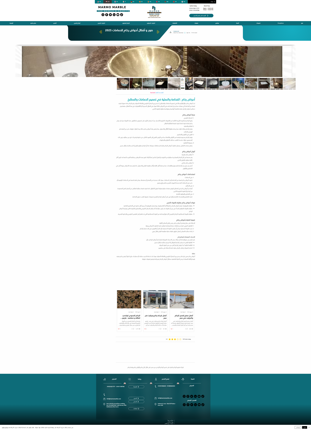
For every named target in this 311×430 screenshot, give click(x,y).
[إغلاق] (309, 427)
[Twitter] (110, 14)
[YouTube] (117, 14)
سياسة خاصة (5, 427)
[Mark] (185, 32)
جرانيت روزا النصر (169, 423)
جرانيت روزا (170, 420)
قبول (304, 427)
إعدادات (298, 427)
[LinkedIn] (114, 14)
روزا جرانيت (170, 422)
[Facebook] (106, 14)
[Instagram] (102, 14)
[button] (174, 23)
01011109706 (120, 386)
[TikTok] (121, 14)
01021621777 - (111, 386)
